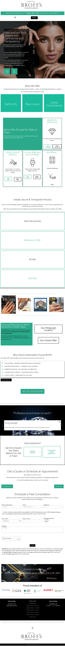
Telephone (46, 505)
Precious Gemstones (52, 168)
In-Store (47, 520)
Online (46, 521)
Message (4, 526)
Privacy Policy (8, 552)
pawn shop (6, 330)
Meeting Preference (49, 518)
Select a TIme (26, 518)
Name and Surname (7, 505)
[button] (15, 17)
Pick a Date (5, 518)
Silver (52, 184)
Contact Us (32, 576)
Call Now (34, 17)
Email (24, 505)
